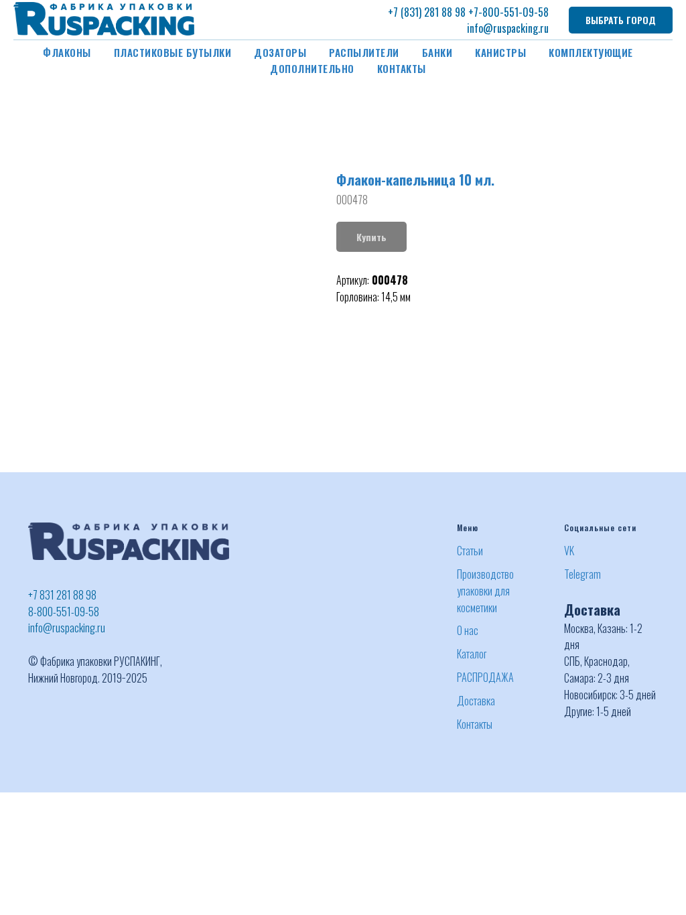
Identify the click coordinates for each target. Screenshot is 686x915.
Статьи (470, 551)
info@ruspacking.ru (508, 28)
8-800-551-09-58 (63, 612)
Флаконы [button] (67, 52)
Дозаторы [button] (280, 52)
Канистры (500, 52)
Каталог (471, 654)
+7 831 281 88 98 (62, 595)
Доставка (476, 701)
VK (569, 551)
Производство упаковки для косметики (485, 591)
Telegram (582, 574)
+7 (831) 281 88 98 (427, 12)
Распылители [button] (364, 52)
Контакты (401, 68)
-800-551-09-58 (513, 12)
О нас (467, 630)
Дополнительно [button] (312, 68)
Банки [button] (437, 52)
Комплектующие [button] (591, 52)
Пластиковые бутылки (173, 52)
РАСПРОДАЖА (485, 677)
